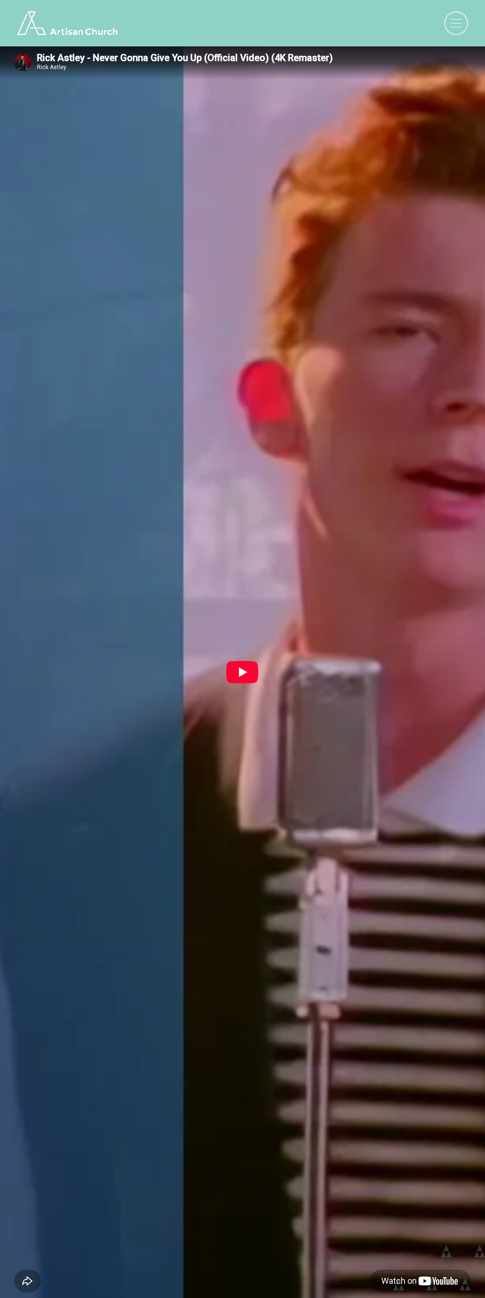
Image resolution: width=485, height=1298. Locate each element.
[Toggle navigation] (456, 23)
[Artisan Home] (67, 23)
